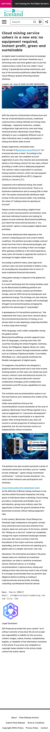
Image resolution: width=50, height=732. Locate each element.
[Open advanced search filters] (40, 22)
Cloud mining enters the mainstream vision (21, 488)
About (14, 717)
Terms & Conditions (35, 723)
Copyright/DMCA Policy (12, 728)
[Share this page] (46, 21)
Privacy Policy (32, 728)
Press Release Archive (29, 717)
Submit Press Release (15, 723)
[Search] (34, 22)
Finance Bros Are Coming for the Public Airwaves (25, 4)
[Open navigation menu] (4, 21)
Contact (44, 728)
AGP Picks (6, 4)
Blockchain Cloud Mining (27, 150)
